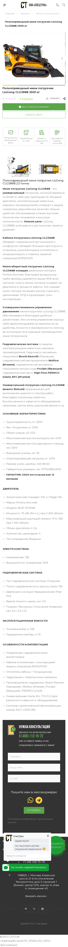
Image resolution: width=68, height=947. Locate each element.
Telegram (25, 908)
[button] (10, 85)
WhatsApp (42, 908)
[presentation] (6, 58)
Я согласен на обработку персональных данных (30, 820)
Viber (34, 908)
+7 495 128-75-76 (34, 862)
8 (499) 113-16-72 (31, 736)
